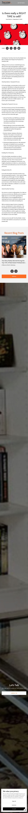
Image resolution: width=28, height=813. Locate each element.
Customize (14, 805)
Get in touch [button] (21, 3)
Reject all (14, 801)
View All (14, 276)
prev (12, 271)
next (16, 271)
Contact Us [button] (14, 693)
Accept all (14, 808)
